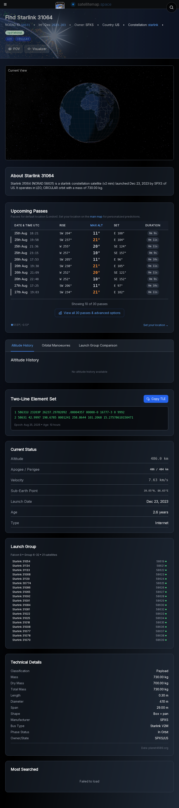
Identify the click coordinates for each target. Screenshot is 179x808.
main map (96, 216)
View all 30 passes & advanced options (92, 313)
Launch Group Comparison (98, 345)
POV (16, 49)
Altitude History (22, 345)
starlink (153, 25)
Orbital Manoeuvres (56, 345)
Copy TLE (158, 399)
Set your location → (155, 325)
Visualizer (39, 49)
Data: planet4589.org (154, 748)
